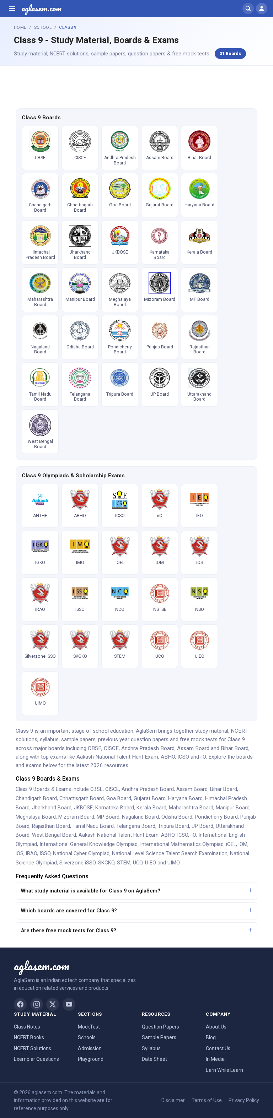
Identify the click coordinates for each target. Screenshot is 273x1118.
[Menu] (12, 8)
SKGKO (106, 863)
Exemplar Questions (36, 1059)
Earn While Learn (224, 1070)
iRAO (31, 854)
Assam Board (192, 789)
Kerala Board (151, 808)
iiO (193, 835)
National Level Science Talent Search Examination (170, 854)
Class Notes (27, 1027)
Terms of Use (207, 1100)
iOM (243, 844)
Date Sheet (154, 1059)
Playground (90, 1059)
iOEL (231, 844)
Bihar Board (223, 789)
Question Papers (160, 1027)
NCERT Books (29, 1037)
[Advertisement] (136, 86)
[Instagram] (36, 1004)
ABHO (168, 835)
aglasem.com (41, 8)
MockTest (89, 1027)
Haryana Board (185, 799)
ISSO (44, 854)
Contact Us (218, 1048)
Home (20, 27)
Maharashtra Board (191, 808)
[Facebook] (20, 1004)
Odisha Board (176, 817)
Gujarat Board (150, 799)
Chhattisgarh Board (81, 799)
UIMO (173, 863)
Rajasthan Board (51, 826)
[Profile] (261, 8)
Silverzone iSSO (77, 863)
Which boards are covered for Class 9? (69, 911)
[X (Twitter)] (52, 1004)
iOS (19, 854)
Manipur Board (233, 808)
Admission (90, 1048)
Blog (211, 1037)
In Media (215, 1059)
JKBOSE (83, 808)
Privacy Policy (244, 1100)
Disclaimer (173, 1100)
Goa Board (118, 799)
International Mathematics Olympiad (182, 844)
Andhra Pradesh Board (148, 789)
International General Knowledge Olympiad (88, 844)
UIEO (150, 863)
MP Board (108, 817)
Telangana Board (135, 826)
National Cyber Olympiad (81, 854)
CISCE (112, 789)
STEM (123, 863)
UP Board (202, 826)
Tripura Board (173, 826)
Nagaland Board (140, 817)
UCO (138, 863)
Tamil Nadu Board (93, 826)
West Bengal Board (54, 835)
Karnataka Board (114, 808)
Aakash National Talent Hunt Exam (119, 835)
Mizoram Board (76, 817)
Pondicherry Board (216, 817)
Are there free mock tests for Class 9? (68, 931)
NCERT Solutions (32, 1048)
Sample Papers (159, 1037)
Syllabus (151, 1048)
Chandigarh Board (36, 799)
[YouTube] (69, 1004)
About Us (216, 1027)
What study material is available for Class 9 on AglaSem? (90, 891)
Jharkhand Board (51, 808)
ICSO (182, 835)
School (43, 27)
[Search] (248, 8)
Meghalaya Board (36, 817)
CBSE (96, 789)
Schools (87, 1037)
